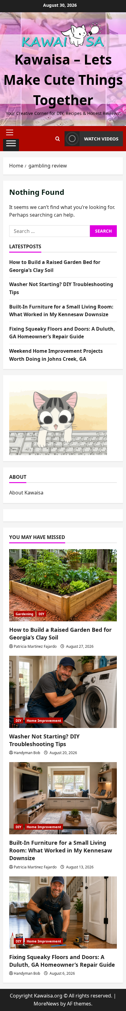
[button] (11, 132)
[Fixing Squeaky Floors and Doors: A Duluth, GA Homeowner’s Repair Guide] (63, 912)
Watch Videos (101, 139)
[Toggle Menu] (11, 145)
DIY (41, 614)
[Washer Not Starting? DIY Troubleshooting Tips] (63, 692)
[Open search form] (57, 139)
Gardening (24, 614)
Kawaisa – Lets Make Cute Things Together (63, 79)
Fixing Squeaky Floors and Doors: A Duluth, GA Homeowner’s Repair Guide (62, 960)
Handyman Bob (27, 752)
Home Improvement (44, 720)
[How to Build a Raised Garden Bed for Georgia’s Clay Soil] (63, 585)
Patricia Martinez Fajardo (35, 646)
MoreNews (46, 1003)
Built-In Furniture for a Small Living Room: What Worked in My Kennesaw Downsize (60, 850)
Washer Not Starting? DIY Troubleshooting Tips (44, 740)
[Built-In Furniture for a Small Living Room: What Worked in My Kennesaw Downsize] (63, 798)
